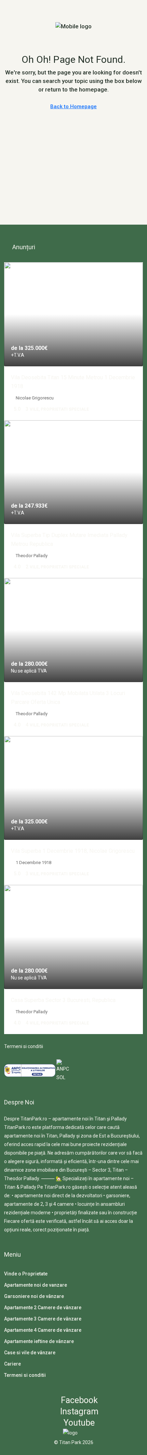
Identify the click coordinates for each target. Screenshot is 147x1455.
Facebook (78, 1400)
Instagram (78, 1411)
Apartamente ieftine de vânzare (39, 1341)
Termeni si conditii (23, 1046)
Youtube (78, 1423)
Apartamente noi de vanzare (35, 1285)
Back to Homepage (73, 106)
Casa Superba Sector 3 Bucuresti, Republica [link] (63, 1000)
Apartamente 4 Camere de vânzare (42, 1330)
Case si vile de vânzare (29, 1352)
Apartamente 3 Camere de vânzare (42, 1319)
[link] (73, 314)
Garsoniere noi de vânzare (34, 1296)
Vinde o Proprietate (26, 1273)
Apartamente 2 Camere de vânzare (42, 1307)
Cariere (12, 1364)
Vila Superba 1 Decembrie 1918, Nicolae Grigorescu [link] (73, 851)
